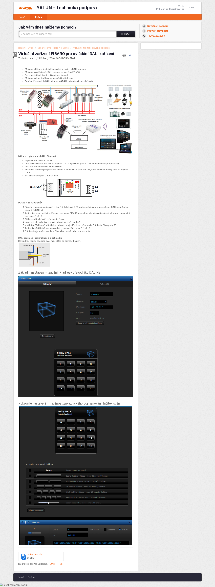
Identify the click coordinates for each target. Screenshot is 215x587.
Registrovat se (176, 9)
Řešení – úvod (26, 47)
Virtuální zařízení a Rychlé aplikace (91, 47)
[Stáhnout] (101, 257)
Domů (22, 17)
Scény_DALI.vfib (34, 554)
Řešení (38, 17)
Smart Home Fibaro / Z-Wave (53, 47)
